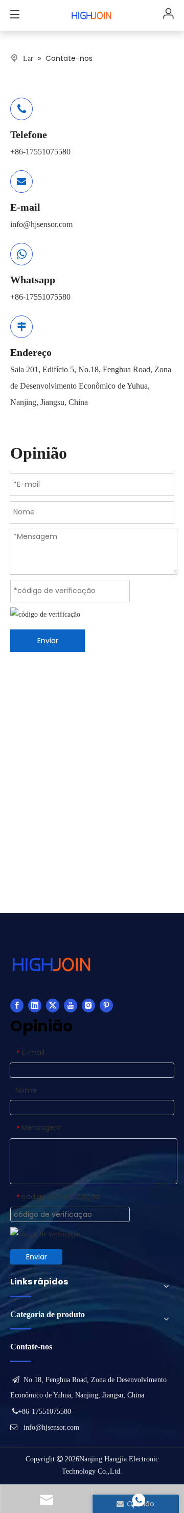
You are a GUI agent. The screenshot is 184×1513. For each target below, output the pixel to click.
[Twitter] (52, 1005)
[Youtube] (70, 1005)
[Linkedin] (34, 1005)
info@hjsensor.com (41, 224)
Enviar (47, 641)
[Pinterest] (106, 1005)
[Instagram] (88, 1005)
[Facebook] (17, 1005)
